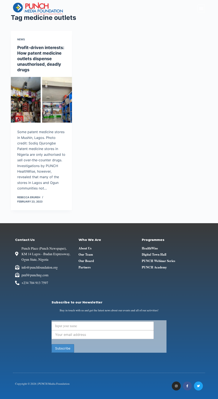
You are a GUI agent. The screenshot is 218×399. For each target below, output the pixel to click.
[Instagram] (176, 386)
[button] (201, 8)
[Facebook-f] (187, 386)
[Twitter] (198, 386)
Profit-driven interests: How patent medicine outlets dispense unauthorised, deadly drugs (40, 58)
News (21, 39)
